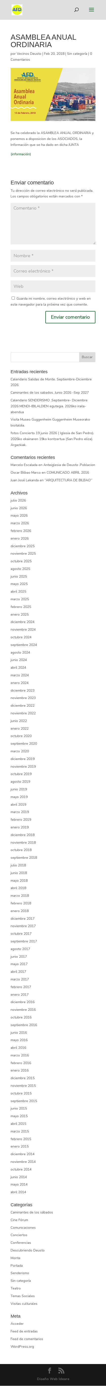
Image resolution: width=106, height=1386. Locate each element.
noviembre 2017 (23, 926)
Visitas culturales (24, 1303)
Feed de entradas (24, 1331)
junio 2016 (19, 1032)
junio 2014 (19, 1177)
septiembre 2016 (24, 1025)
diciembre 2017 (23, 918)
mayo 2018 (19, 880)
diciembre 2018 (23, 835)
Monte (15, 1258)
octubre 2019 (21, 774)
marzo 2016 (20, 1055)
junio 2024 (19, 660)
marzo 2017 (20, 979)
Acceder (17, 1323)
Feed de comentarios (27, 1339)
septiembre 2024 (24, 645)
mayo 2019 (19, 797)
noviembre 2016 (23, 1009)
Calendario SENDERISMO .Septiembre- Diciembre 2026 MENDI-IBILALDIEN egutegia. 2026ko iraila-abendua (49, 406)
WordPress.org (22, 1346)
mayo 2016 (19, 1040)
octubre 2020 (21, 736)
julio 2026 (18, 500)
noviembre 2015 (23, 1085)
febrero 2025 (21, 607)
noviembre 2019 (23, 766)
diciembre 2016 (23, 1002)
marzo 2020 (20, 751)
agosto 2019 (20, 781)
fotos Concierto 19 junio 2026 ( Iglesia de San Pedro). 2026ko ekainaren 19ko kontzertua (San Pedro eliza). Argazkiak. (52, 439)
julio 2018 (18, 865)
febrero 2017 (21, 987)
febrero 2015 (21, 1139)
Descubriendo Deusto (28, 1250)
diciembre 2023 (23, 690)
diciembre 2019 (23, 759)
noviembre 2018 (23, 842)
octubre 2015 (21, 1093)
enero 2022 (20, 728)
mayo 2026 (19, 515)
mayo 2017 (19, 964)
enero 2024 (20, 683)
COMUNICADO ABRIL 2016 (68, 472)
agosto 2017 (20, 949)
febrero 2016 (21, 1063)
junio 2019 (19, 789)
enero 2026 (20, 538)
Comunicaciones (23, 1227)
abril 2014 (18, 1192)
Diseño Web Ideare (53, 1379)
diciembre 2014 (23, 1154)
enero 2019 (20, 827)
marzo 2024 (20, 675)
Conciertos (19, 1235)
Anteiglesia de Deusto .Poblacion (69, 465)
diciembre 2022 (23, 705)
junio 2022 (19, 721)
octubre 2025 (21, 561)
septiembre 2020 (24, 743)
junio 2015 (19, 1108)
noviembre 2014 (23, 1161)
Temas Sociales (23, 1296)
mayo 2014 (19, 1184)
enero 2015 (20, 1146)
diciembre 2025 (23, 546)
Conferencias (21, 1242)
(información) (21, 154)
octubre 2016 (21, 1017)
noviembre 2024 (23, 629)
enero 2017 (20, 994)
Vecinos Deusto (29, 53)
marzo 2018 (20, 895)
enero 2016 (20, 1070)
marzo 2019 (20, 812)
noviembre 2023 (23, 698)
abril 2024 (18, 667)
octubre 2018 (21, 850)
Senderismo (20, 1273)
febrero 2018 (21, 903)
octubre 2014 (21, 1169)
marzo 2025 (20, 599)
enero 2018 (20, 911)
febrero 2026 (21, 530)
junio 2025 (19, 576)
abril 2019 (18, 804)
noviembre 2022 (23, 713)
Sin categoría (77, 53)
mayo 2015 (19, 1116)
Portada (17, 1265)
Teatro (16, 1288)
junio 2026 (19, 508)
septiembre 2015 (24, 1101)
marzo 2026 (20, 523)
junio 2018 (19, 873)
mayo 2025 (19, 584)
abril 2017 (18, 971)
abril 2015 (18, 1123)
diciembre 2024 (23, 622)
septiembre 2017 (24, 941)
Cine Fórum (19, 1220)
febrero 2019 (21, 819)
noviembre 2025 (23, 553)
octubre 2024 (21, 637)
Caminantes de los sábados (32, 1212)
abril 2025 (18, 591)
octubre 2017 (21, 933)
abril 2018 (18, 888)
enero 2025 (20, 614)
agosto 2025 (20, 568)
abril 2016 (18, 1047)
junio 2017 (19, 956)
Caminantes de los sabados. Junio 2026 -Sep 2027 (50, 392)
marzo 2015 (20, 1131)
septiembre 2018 (24, 857)
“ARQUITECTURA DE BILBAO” (68, 480)
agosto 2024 (20, 652)
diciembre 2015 (23, 1078)
